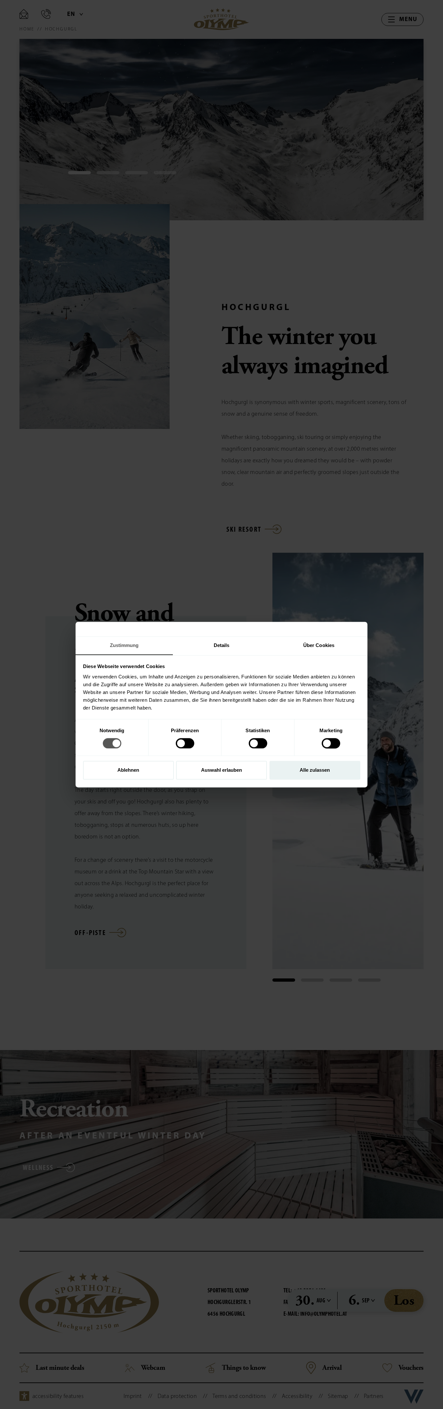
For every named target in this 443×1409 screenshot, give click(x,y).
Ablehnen (128, 770)
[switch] (185, 743)
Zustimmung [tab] (124, 645)
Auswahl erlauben (221, 770)
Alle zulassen (315, 770)
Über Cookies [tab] (318, 645)
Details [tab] (222, 645)
